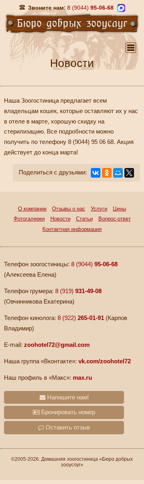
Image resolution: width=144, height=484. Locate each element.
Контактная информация (72, 229)
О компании (32, 209)
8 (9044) (94, 264)
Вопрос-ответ (114, 219)
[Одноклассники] (107, 173)
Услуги (99, 209)
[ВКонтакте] (95, 173)
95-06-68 (90, 7)
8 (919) (78, 291)
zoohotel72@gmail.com (57, 345)
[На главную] (72, 23)
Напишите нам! (67, 397)
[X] (129, 173)
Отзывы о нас (68, 209)
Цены (119, 209)
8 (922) (81, 318)
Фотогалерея (29, 219)
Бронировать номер (67, 412)
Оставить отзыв (67, 427)
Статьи (84, 219)
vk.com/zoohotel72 (104, 361)
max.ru (82, 378)
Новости (60, 219)
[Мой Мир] (118, 173)
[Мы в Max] (121, 8)
